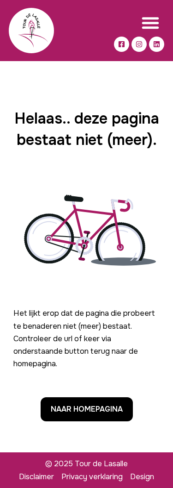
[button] (150, 23)
